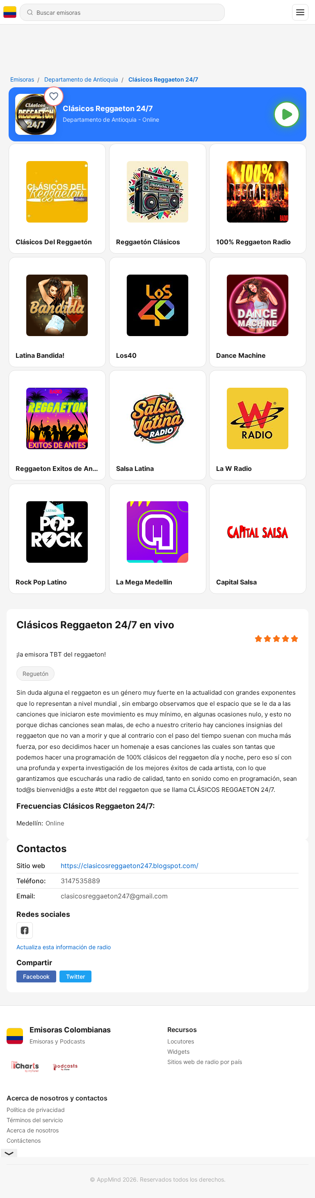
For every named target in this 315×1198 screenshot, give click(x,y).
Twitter (75, 976)
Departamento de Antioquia (81, 79)
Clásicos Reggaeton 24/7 (163, 79)
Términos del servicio (35, 1119)
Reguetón (35, 673)
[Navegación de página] (300, 12)
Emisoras (22, 79)
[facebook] (24, 930)
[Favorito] (54, 96)
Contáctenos (24, 1140)
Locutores (180, 1041)
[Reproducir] (287, 114)
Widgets (178, 1051)
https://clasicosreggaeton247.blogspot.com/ (130, 866)
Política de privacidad (36, 1109)
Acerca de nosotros (33, 1130)
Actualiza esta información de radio (63, 946)
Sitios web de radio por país (204, 1061)
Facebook (36, 976)
